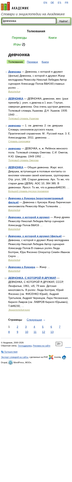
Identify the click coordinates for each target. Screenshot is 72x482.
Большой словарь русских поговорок (28, 191)
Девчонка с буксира (21, 266)
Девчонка (14, 71)
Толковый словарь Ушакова (23, 118)
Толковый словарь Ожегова (23, 160)
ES (59, 3)
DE (52, 3)
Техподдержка (25, 346)
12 (43, 331)
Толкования (36, 31)
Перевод (32, 61)
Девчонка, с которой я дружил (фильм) (35, 236)
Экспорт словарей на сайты (14, 357)
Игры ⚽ (19, 44)
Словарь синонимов (19, 141)
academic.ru (15, 6)
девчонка (14, 125)
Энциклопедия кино (19, 310)
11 (35, 331)
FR (66, 3)
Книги (53, 37)
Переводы (19, 37)
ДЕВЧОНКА (15, 98)
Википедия (14, 91)
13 (52, 331)
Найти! (63, 21)
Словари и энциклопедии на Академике (33, 14)
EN (45, 3)
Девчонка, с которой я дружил (29, 217)
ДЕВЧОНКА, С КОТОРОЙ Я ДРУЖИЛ (32, 277)
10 (26, 331)
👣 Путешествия (9, 352)
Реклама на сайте (41, 346)
